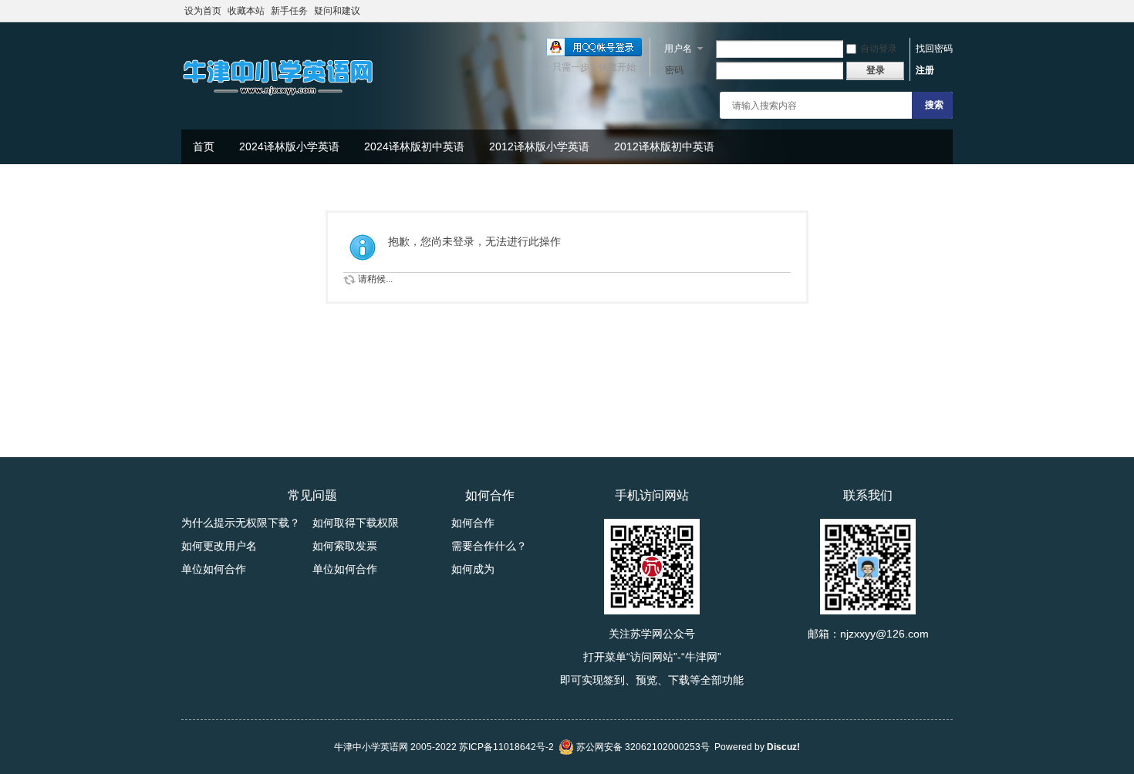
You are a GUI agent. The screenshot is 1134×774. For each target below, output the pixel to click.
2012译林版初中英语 (664, 146)
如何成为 (472, 569)
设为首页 (202, 10)
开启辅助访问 (949, 11)
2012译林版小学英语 (539, 146)
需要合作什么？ (489, 546)
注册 (925, 70)
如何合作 (472, 523)
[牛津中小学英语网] (277, 96)
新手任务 (289, 10)
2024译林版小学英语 (289, 146)
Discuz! (783, 747)
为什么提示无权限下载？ (240, 523)
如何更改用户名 (219, 546)
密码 (674, 70)
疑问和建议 (337, 10)
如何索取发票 (344, 546)
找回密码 (934, 48)
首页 (203, 146)
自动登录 (878, 48)
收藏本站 (246, 10)
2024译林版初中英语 (414, 146)
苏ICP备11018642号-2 (506, 747)
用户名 (678, 48)
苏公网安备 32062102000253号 (642, 747)
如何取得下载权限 (355, 523)
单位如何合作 (213, 569)
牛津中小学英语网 (371, 747)
